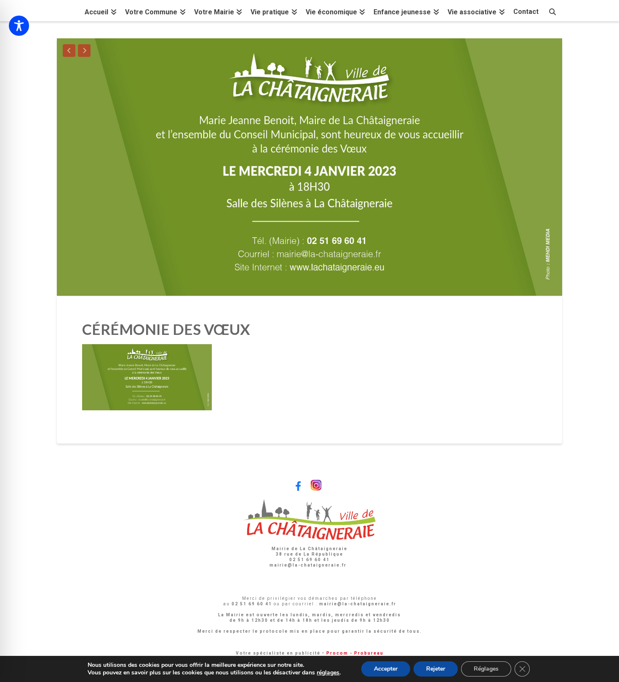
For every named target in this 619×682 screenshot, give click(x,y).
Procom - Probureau (355, 653)
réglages (328, 673)
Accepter (386, 669)
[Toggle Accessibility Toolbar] (19, 26)
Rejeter (435, 669)
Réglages (486, 669)
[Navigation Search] (552, 10)
